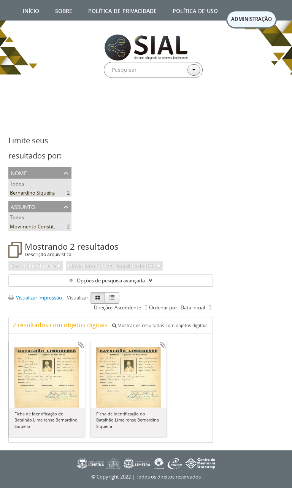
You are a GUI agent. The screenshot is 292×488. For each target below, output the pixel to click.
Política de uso (195, 10)
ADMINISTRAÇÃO (251, 19)
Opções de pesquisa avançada (111, 280)
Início (31, 10)
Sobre (63, 10)
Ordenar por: (163, 307)
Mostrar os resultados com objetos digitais (162, 325)
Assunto (23, 206)
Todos (17, 183)
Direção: (103, 307)
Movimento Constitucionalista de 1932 (53, 226)
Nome (19, 172)
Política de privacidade (122, 10)
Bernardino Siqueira (32, 192)
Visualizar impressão (38, 297)
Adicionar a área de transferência (81, 345)
